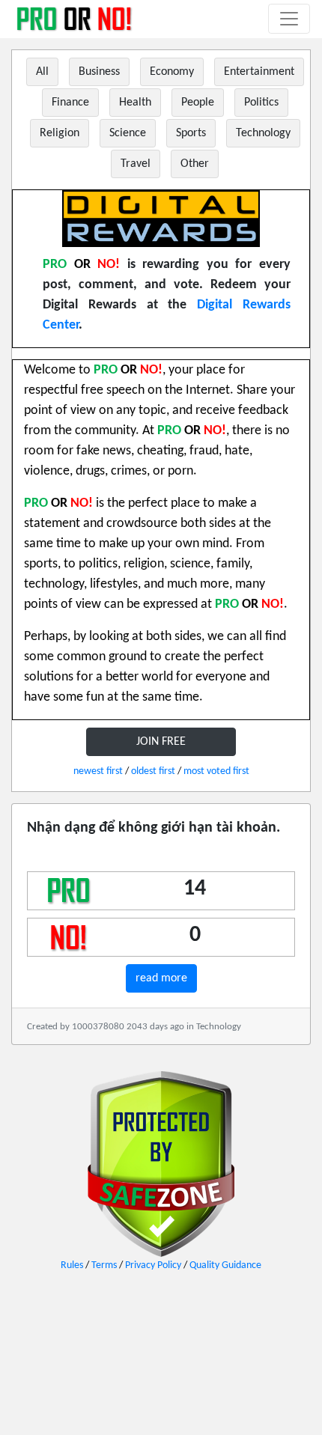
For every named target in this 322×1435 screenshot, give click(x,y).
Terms (104, 1265)
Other (194, 164)
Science (127, 133)
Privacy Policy (153, 1265)
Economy (172, 72)
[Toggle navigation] (289, 19)
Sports (191, 133)
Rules (72, 1265)
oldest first (153, 771)
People (197, 103)
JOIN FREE (161, 742)
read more (161, 978)
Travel (136, 164)
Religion (59, 133)
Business (99, 72)
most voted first (216, 771)
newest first (98, 771)
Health (135, 103)
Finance (70, 103)
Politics (261, 103)
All (42, 72)
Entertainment (259, 72)
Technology (263, 133)
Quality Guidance (225, 1265)
